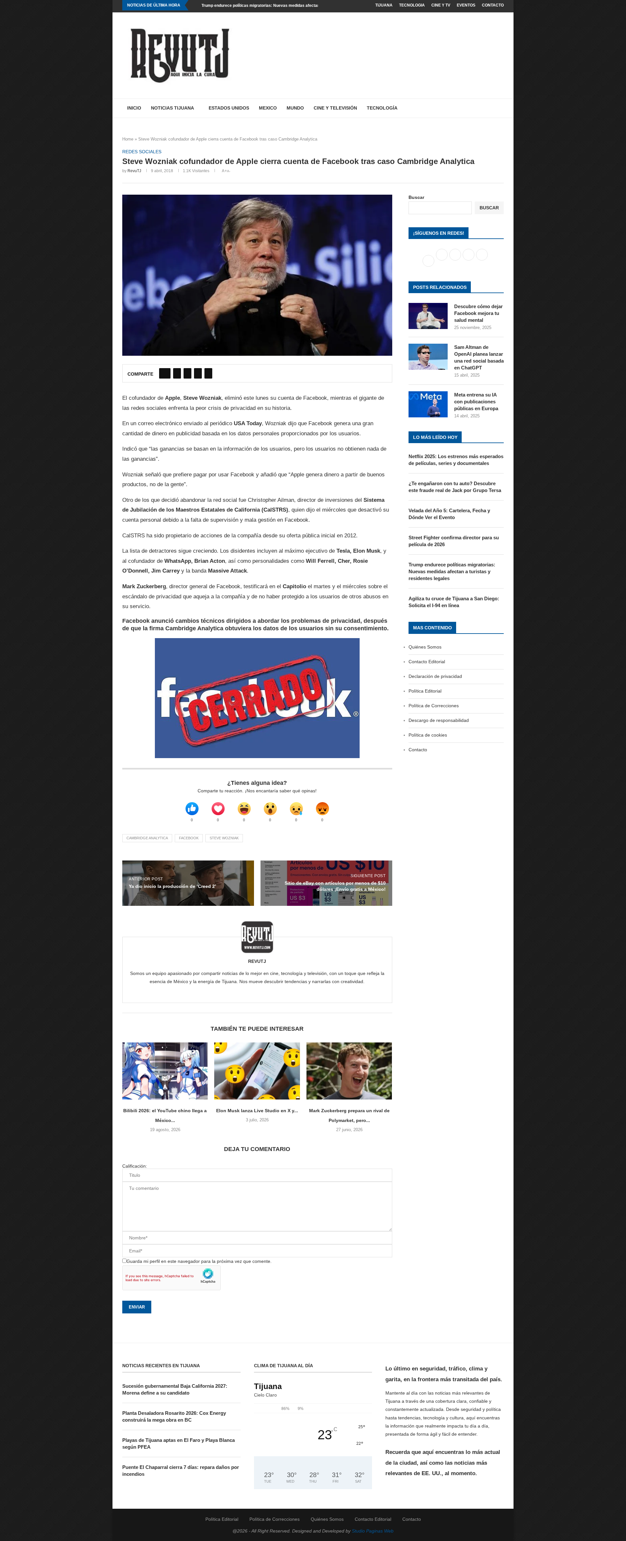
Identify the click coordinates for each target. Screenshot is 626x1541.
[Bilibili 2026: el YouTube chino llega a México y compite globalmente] (165, 1071)
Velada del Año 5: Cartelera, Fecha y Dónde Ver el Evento (449, 514)
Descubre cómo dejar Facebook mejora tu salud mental (478, 313)
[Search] (500, 108)
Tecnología (382, 108)
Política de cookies (428, 735)
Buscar (416, 197)
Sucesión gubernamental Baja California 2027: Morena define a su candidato (174, 1389)
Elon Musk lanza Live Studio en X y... (257, 1110)
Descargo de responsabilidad (439, 720)
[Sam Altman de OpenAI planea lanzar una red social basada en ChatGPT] (428, 357)
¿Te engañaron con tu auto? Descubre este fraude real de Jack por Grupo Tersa (455, 487)
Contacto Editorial (427, 661)
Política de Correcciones (434, 705)
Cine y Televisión (335, 108)
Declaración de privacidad (435, 676)
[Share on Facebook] (165, 373)
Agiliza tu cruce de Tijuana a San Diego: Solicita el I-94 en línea (454, 602)
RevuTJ (134, 171)
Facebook (189, 838)
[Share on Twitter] (177, 373)
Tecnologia (412, 5)
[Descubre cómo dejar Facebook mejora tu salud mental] (428, 316)
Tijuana (384, 5)
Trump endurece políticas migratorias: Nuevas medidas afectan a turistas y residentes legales (289, 5)
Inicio (134, 108)
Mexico (268, 108)
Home (127, 139)
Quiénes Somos (425, 647)
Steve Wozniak (224, 838)
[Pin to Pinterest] (187, 373)
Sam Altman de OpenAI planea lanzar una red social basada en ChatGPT (479, 357)
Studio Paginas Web (373, 1531)
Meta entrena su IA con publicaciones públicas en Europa (476, 401)
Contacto (493, 5)
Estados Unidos (229, 108)
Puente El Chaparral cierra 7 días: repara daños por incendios (180, 1470)
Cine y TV (440, 5)
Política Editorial (425, 691)
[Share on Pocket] (208, 373)
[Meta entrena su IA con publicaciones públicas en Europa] (428, 404)
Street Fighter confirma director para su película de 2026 (454, 541)
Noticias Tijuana (172, 108)
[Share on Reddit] (198, 373)
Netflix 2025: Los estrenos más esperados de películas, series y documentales (456, 460)
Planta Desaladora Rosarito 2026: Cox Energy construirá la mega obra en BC (174, 1416)
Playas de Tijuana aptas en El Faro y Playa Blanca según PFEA (178, 1443)
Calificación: (134, 1166)
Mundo (295, 108)
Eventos (466, 5)
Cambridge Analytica (147, 838)
